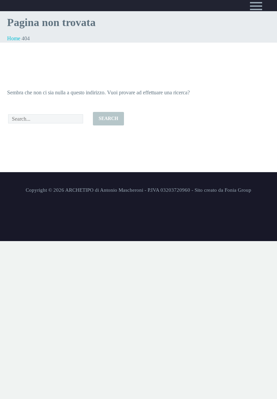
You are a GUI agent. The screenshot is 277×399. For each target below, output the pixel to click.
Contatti (27, 94)
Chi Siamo (28, 59)
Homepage (29, 42)
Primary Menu (256, 6)
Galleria (27, 76)
